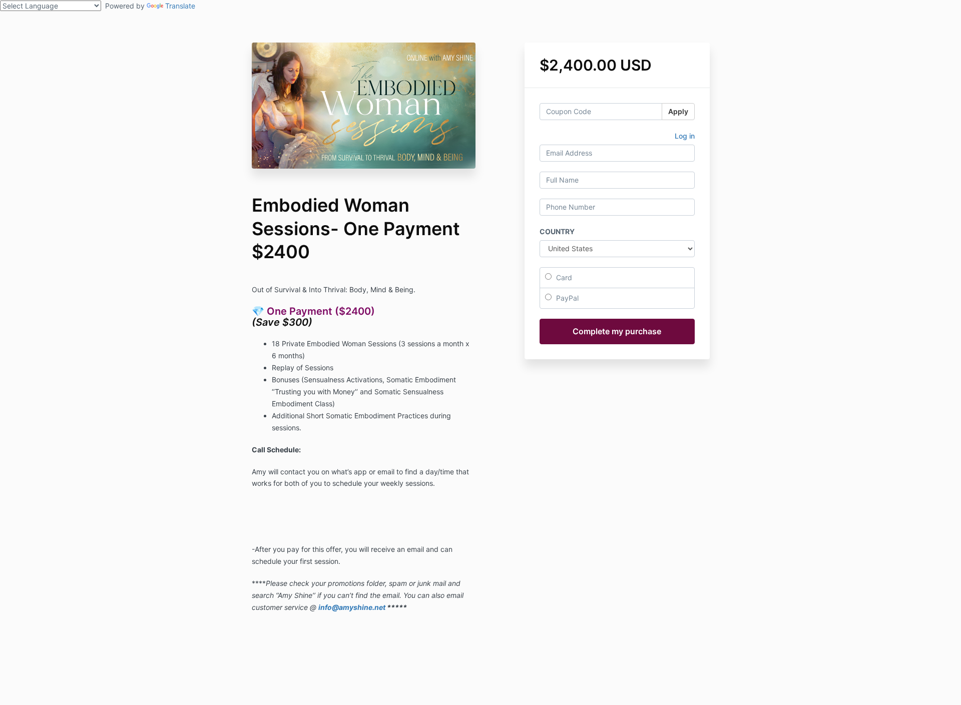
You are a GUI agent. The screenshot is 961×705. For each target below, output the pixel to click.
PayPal (566, 298)
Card (563, 277)
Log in (685, 136)
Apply (678, 111)
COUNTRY (557, 231)
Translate (180, 6)
